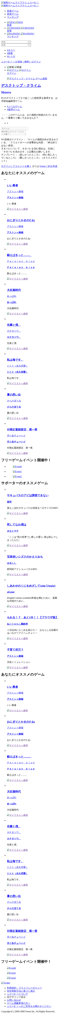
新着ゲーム (13, 11)
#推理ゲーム (13, 109)
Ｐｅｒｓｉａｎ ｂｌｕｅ (21, 261)
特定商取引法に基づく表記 (21, 991)
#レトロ (11, 56)
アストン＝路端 (15, 191)
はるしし (11, 563)
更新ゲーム (13, 14)
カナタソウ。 (14, 331)
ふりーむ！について (17, 994)
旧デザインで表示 (16, 997)
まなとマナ (13, 531)
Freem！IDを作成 (48, 166)
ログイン (36, 61)
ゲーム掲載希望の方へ (18, 1003)
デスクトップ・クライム (21, 85)
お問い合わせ (14, 1000)
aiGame (11, 592)
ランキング (13, 17)
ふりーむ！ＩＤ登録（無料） (16, 61)
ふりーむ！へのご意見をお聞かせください (29, 1006)
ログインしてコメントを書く (16, 166)
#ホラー (11, 50)
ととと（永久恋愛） (17, 366)
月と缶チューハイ (16, 435)
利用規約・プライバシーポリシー (24, 988)
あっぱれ (11, 296)
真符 (9, 502)
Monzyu (6, 92)
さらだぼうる (14, 400)
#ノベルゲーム (14, 106)
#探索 (10, 53)
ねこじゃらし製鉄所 (17, 624)
